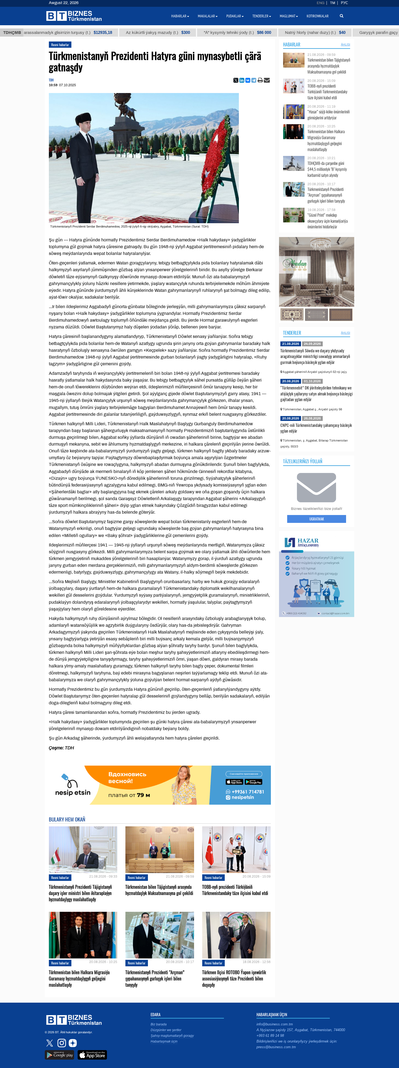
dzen (71, 1043)
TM (332, 3)
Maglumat (287, 16)
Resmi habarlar (60, 44)
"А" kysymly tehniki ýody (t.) (191, 32)
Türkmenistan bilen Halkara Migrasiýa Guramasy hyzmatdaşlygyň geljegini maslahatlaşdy (79, 978)
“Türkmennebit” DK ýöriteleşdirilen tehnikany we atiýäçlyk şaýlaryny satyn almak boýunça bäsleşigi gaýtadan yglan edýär (316, 393)
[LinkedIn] (241, 80)
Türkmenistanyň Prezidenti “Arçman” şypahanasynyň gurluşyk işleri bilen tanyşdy (154, 978)
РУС (344, 3)
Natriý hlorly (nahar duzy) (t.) (269, 32)
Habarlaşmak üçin (164, 1041)
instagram (61, 1043)
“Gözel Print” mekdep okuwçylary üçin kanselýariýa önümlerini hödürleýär (328, 221)
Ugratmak (316, 519)
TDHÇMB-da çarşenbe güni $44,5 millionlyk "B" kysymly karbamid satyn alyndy (327, 169)
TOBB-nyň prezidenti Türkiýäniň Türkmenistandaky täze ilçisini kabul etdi (235, 890)
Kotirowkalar (318, 16)
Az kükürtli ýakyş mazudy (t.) (112, 32)
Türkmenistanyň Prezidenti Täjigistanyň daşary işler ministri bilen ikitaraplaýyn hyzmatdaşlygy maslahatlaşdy (80, 893)
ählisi (345, 44)
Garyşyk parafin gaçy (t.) (343, 32)
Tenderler (292, 333)
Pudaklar (233, 16)
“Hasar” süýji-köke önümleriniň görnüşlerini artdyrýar (329, 114)
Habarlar (291, 44)
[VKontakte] (247, 80)
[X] (235, 80)
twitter (50, 1043)
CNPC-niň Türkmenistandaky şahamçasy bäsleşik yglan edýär (316, 428)
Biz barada (159, 1024)
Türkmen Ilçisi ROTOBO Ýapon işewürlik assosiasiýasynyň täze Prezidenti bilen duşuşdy (234, 978)
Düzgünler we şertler (166, 1030)
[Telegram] (253, 80)
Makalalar (206, 16)
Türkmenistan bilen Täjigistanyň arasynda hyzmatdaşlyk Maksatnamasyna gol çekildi (159, 890)
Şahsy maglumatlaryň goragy (172, 1036)
